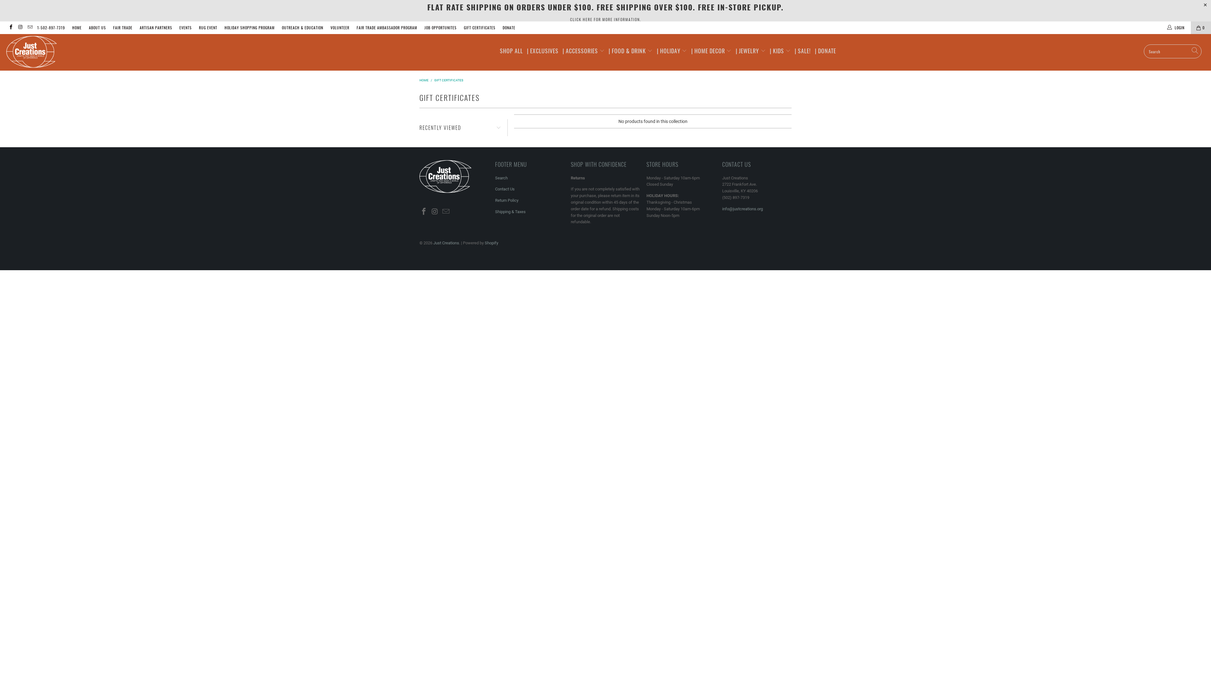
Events (185, 27)
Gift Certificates (479, 27)
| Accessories (581, 51)
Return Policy (506, 200)
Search (501, 178)
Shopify (491, 243)
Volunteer (340, 27)
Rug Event (208, 27)
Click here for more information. (605, 19)
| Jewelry (748, 51)
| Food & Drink (628, 51)
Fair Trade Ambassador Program (387, 27)
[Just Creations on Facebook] (10, 28)
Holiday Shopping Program (250, 27)
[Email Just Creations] (29, 28)
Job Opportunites (440, 27)
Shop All (511, 51)
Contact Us (505, 189)
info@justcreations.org (742, 209)
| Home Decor (709, 51)
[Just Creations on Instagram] (20, 28)
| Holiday (669, 51)
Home (77, 27)
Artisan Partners (156, 27)
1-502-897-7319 (51, 27)
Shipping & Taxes (510, 211)
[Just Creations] (100, 52)
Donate (509, 27)
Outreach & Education (302, 27)
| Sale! (803, 51)
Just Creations (446, 243)
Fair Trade (122, 27)
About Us (97, 27)
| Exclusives (543, 51)
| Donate (825, 51)
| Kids (778, 51)
